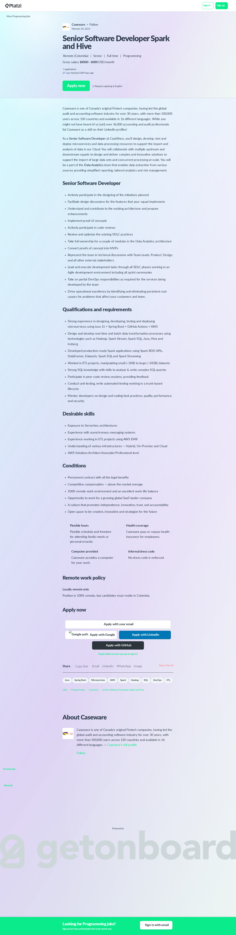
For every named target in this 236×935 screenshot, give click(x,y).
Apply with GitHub (118, 645)
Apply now (76, 86)
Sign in (206, 5)
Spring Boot (80, 680)
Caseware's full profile (122, 745)
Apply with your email (118, 624)
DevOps (157, 680)
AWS (112, 680)
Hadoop (135, 680)
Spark (123, 680)
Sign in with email (157, 925)
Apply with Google (101, 634)
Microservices (98, 680)
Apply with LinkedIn (145, 634)
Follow (93, 24)
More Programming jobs (18, 16)
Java (67, 680)
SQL (146, 680)
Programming (132, 56)
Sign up (221, 5)
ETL (168, 680)
